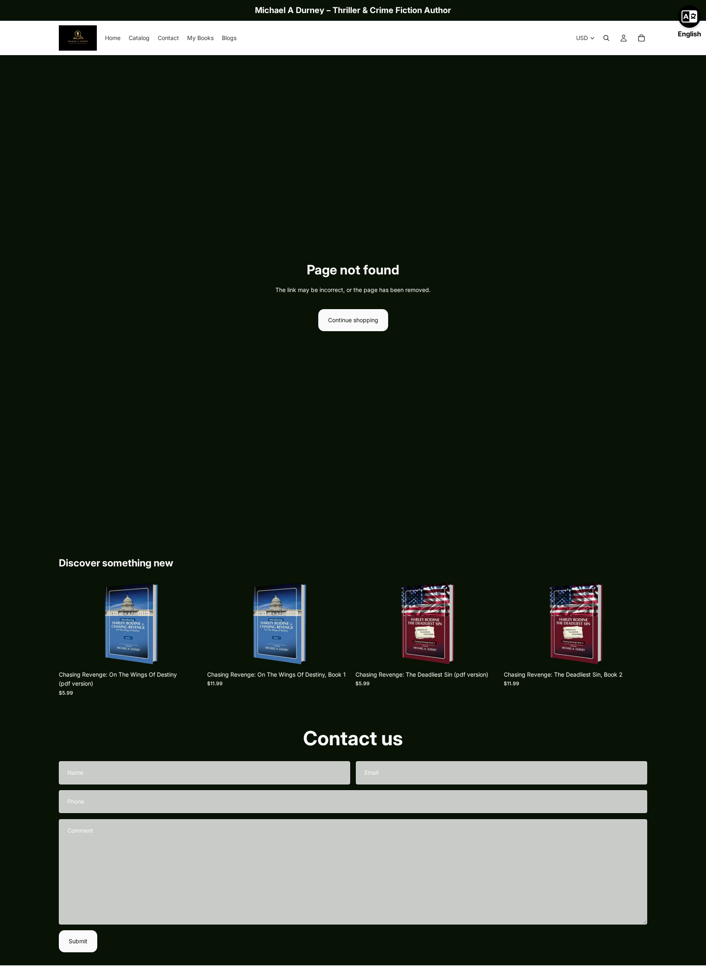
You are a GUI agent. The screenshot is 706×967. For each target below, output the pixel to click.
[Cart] (641, 38)
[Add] (189, 654)
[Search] (606, 38)
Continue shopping (353, 319)
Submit (78, 941)
